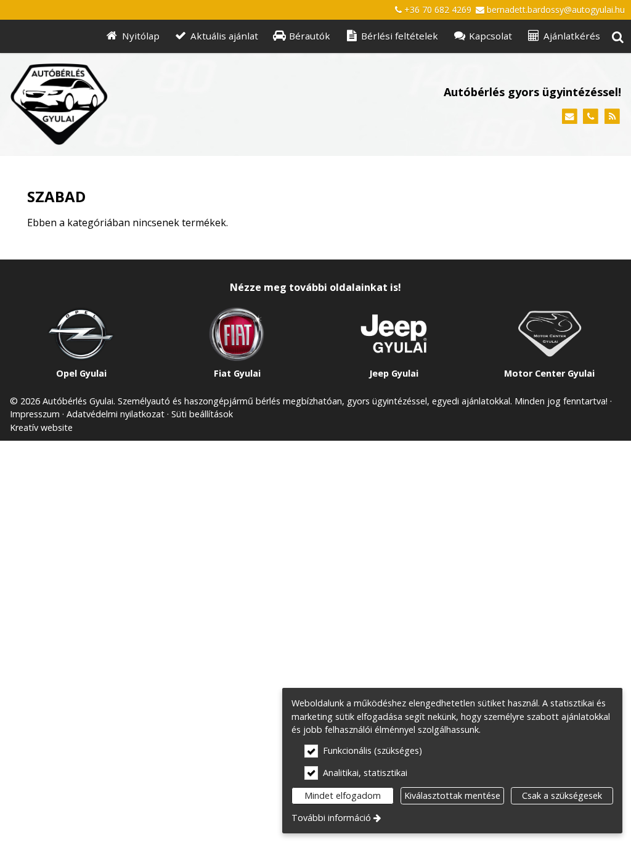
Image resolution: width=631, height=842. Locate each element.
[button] (617, 37)
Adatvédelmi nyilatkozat (116, 414)
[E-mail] (570, 117)
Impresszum (35, 414)
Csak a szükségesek (562, 795)
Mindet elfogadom (342, 795)
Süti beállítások (202, 414)
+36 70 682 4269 (437, 9)
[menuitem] (617, 37)
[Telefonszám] (591, 117)
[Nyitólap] (139, 104)
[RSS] (612, 117)
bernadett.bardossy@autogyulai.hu (556, 9)
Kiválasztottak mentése (452, 795)
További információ (331, 818)
